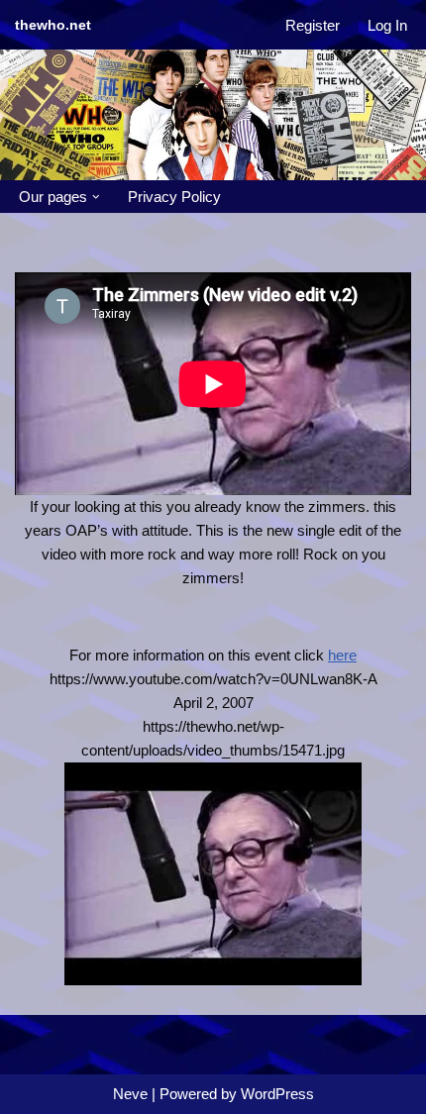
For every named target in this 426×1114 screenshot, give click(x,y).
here (342, 655)
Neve (130, 1093)
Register (312, 25)
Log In (387, 25)
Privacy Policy (174, 196)
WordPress (277, 1093)
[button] (96, 197)
